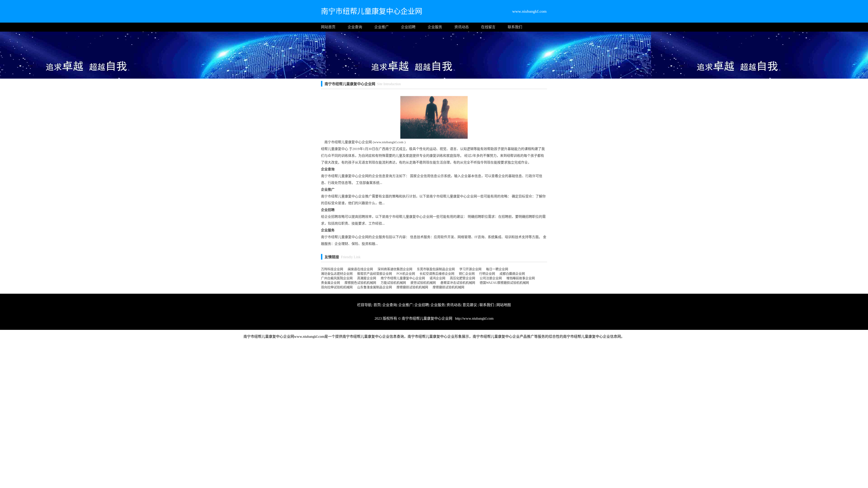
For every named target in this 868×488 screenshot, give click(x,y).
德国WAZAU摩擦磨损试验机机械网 (504, 282)
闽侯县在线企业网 (360, 269)
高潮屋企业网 (366, 278)
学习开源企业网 (470, 269)
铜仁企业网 (467, 273)
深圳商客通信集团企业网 (394, 269)
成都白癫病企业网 (512, 273)
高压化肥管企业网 (462, 278)
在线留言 (488, 27)
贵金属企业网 (330, 282)
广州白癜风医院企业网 (337, 278)
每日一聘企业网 (497, 269)
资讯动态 (461, 27)
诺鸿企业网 (437, 278)
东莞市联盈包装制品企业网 (436, 269)
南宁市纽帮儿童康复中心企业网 (403, 278)
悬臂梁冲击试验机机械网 (457, 282)
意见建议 (469, 305)
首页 (377, 305)
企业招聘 (408, 27)
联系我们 (515, 27)
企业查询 (355, 27)
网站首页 (328, 27)
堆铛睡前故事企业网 (520, 278)
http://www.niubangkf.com (473, 318)
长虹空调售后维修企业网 (437, 273)
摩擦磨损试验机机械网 (412, 287)
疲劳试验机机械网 (423, 282)
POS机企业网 (405, 273)
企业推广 (381, 27)
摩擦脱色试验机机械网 (360, 282)
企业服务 (435, 27)
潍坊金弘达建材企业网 (337, 273)
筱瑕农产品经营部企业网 (374, 273)
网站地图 (503, 305)
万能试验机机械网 (393, 282)
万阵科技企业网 (332, 269)
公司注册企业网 (491, 278)
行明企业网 (487, 273)
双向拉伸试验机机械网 (337, 287)
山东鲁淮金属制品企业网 (374, 287)
